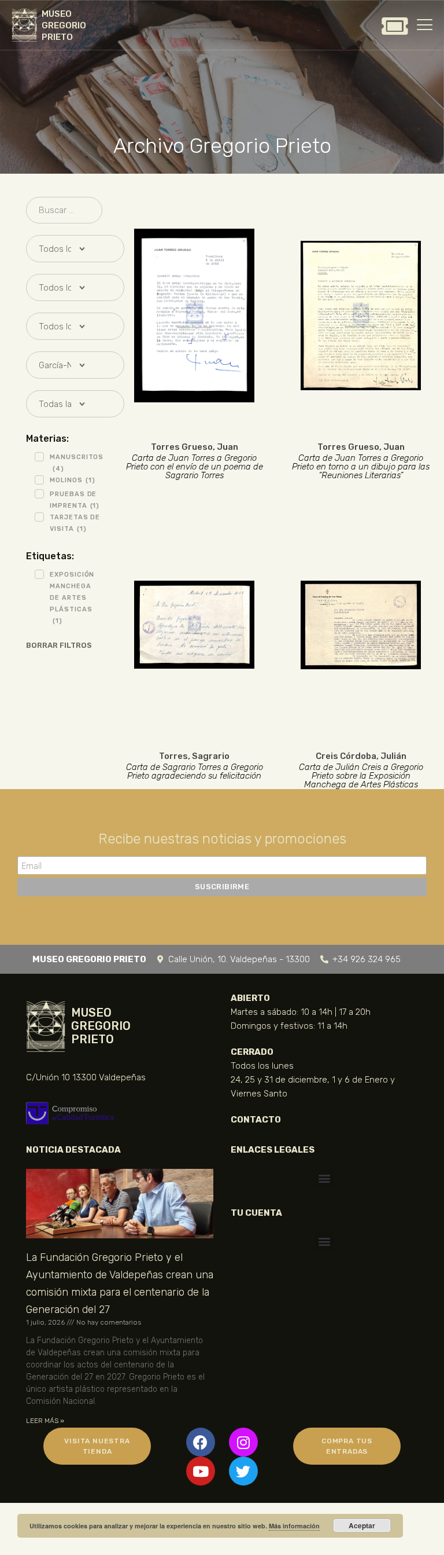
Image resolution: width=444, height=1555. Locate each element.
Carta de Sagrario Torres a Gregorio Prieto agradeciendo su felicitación (194, 771)
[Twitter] (243, 1471)
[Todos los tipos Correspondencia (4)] (64, 287)
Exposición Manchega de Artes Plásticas (72, 598)
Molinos (72, 480)
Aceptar (362, 1525)
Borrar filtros (59, 645)
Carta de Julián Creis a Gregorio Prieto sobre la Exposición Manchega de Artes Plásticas (361, 776)
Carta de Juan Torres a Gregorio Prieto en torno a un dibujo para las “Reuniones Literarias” (361, 467)
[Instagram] (243, 1442)
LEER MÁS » (45, 1421)
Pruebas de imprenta (74, 499)
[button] (324, 1178)
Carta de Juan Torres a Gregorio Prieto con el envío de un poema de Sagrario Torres (194, 467)
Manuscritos (76, 462)
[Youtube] (200, 1471)
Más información (294, 1525)
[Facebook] (200, 1442)
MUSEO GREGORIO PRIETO (64, 25)
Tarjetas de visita (75, 523)
